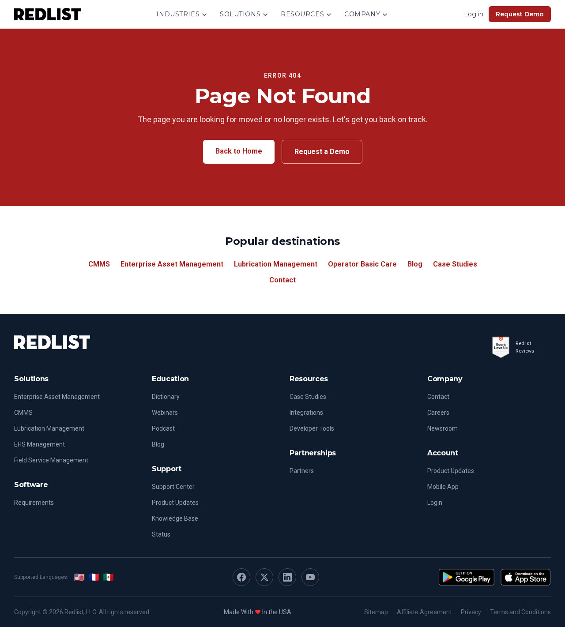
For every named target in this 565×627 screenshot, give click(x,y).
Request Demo (520, 14)
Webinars (165, 412)
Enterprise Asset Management (172, 264)
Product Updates (175, 502)
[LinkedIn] (287, 577)
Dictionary (166, 396)
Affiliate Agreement (424, 612)
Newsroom (442, 428)
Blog (414, 264)
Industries (178, 14)
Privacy (471, 612)
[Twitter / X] (264, 577)
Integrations (306, 412)
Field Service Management (51, 460)
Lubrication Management (275, 264)
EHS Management (39, 444)
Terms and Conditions (520, 612)
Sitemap (376, 612)
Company (362, 14)
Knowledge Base (175, 518)
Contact (282, 280)
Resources (302, 14)
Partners (302, 470)
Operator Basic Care (362, 264)
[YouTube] (310, 577)
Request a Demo (322, 151)
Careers (438, 412)
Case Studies (455, 264)
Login (434, 502)
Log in (473, 14)
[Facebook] (241, 577)
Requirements (34, 502)
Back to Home (238, 151)
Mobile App (443, 486)
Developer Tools (312, 428)
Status (161, 534)
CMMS (99, 264)
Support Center (173, 486)
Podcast (163, 428)
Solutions (240, 14)
